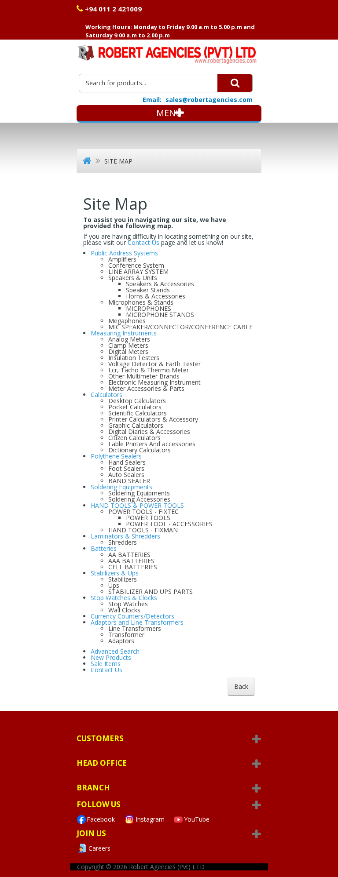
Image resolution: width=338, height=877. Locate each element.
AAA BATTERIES (131, 561)
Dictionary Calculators (139, 450)
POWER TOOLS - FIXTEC (143, 511)
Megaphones (127, 321)
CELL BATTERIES (132, 567)
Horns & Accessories (155, 296)
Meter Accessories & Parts (146, 388)
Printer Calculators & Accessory (153, 419)
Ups (113, 585)
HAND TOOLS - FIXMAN (143, 530)
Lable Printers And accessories (151, 444)
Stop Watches (128, 604)
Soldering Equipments (121, 487)
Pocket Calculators (135, 407)
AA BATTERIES (129, 554)
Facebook (101, 819)
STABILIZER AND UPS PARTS (150, 591)
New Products (111, 657)
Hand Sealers (127, 462)
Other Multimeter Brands (144, 376)
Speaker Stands (148, 290)
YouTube (196, 819)
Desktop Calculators (137, 401)
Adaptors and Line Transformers (137, 622)
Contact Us (144, 242)
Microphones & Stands (140, 302)
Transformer (126, 634)
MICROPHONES (148, 308)
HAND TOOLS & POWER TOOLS (137, 505)
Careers (99, 848)
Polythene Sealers (116, 456)
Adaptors (121, 641)
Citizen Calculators (134, 437)
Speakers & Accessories (160, 284)
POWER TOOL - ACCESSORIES (169, 524)
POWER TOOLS (148, 517)
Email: (152, 100)
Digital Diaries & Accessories (149, 431)
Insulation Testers (133, 357)
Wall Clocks (124, 610)
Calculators (106, 394)
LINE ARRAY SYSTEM (138, 271)
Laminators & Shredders (125, 536)
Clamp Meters (128, 345)
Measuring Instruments (124, 333)
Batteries (104, 548)
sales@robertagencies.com (209, 99)
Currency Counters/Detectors (132, 616)
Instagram (150, 819)
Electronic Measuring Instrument (154, 382)
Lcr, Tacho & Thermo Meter (148, 370)
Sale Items (106, 663)
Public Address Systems (124, 253)
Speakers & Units (132, 277)
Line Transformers (134, 628)
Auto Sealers (126, 474)
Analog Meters (129, 339)
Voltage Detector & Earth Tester (154, 364)
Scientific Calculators (137, 413)
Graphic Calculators (135, 425)
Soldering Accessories (139, 499)
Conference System (136, 265)
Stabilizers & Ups (115, 573)
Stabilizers (122, 579)
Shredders (122, 542)
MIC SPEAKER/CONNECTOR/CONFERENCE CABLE (180, 327)
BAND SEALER (129, 481)
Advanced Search (115, 651)
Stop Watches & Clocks (124, 597)
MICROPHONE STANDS (160, 314)
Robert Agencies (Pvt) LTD (167, 866)
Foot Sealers (126, 468)
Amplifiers (122, 259)
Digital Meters (128, 351)
